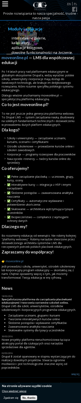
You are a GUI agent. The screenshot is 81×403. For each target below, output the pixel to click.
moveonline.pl (15, 57)
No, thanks (28, 397)
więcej (75, 374)
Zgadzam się (11, 397)
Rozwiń (5, 4)
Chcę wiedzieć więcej (14, 391)
